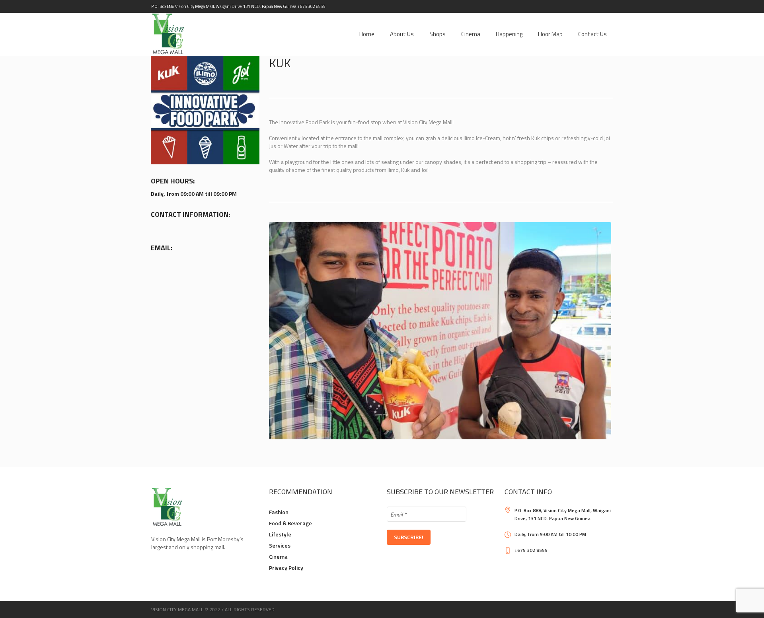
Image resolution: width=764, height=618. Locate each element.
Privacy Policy (286, 567)
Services (279, 545)
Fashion (278, 512)
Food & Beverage (290, 523)
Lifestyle (280, 534)
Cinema (278, 556)
